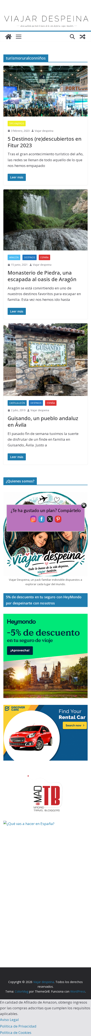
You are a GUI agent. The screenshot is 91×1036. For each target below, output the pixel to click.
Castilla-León (17, 402)
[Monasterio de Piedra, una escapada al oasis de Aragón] (45, 219)
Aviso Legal (9, 1019)
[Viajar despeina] (45, 13)
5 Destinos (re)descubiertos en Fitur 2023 (44, 142)
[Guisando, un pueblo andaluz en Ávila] (45, 359)
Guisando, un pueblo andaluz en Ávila (43, 421)
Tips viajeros (16, 123)
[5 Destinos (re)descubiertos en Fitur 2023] (45, 91)
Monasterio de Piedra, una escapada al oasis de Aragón (42, 276)
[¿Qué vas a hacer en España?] (35, 823)
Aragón (14, 257)
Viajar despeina (44, 131)
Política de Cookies (15, 1032)
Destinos (29, 257)
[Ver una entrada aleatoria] (82, 37)
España (44, 257)
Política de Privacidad (18, 1026)
